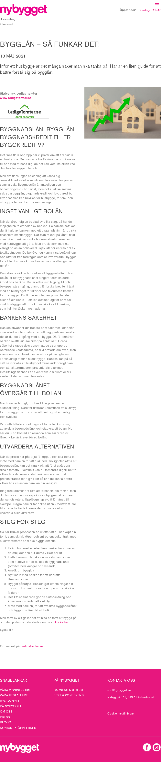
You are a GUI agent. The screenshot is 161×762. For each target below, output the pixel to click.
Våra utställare (14, 695)
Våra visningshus (15, 690)
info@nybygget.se (119, 690)
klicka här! (62, 622)
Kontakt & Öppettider (18, 728)
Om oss (6, 711)
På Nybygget (10, 706)
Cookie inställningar (120, 713)
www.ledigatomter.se (16, 98)
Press (5, 717)
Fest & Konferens (69, 695)
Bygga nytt (9, 701)
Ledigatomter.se (32, 646)
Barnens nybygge (69, 690)
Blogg (5, 722)
